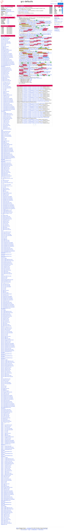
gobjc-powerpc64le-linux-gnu (7, 512)
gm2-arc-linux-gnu (4, 381)
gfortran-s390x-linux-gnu (6, 369)
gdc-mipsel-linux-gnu (5, 301)
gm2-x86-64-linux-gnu (5, 420)
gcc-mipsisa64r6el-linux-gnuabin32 (8, 208)
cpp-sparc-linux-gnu (5, 75)
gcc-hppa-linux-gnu (5, 188)
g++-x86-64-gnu (4, 126)
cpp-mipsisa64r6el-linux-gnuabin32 (6, 66)
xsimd (28, 74)
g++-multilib (3, 112)
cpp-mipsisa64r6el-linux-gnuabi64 (7, 64)
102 (59, 7)
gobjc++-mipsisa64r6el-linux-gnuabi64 (7, 454)
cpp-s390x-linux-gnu (5, 73)
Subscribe (60, 3)
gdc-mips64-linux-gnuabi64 (6, 296)
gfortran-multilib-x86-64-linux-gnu (8, 362)
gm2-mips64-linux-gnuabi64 (6, 395)
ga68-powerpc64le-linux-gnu (6, 165)
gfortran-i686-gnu (4, 337)
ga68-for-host (3, 139)
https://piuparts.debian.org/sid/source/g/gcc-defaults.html (30, 78)
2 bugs (19, 9)
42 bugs (4, 177)
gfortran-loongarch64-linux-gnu (7, 339)
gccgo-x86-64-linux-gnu (5, 272)
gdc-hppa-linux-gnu (5, 290)
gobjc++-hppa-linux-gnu (6, 433)
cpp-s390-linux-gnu (5, 72)
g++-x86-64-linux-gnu (5, 127)
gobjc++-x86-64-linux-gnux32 (7, 474)
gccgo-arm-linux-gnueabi (6, 234)
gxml (28, 27)
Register (52, 3)
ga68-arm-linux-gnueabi (6, 135)
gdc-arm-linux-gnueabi (5, 285)
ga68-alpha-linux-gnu (5, 132)
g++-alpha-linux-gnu (5, 84)
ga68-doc (3, 137)
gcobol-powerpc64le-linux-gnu (7, 279)
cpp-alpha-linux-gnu (5, 39)
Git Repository (34, 529)
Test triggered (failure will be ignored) (29, 22)
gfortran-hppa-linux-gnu (6, 336)
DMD (10, 10)
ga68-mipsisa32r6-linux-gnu (6, 154)
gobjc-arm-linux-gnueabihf (6, 480)
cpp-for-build (3, 44)
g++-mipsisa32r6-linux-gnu (6, 104)
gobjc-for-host (4, 482)
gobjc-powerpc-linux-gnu (6, 510)
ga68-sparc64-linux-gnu (5, 172)
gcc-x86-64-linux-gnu (5, 228)
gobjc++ (2, 423)
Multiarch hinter (21, 7)
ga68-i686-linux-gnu (5, 143)
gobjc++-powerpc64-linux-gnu (7, 462)
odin (28, 51)
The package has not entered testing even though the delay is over (35, 8)
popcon (55, 20)
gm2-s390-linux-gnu (5, 414)
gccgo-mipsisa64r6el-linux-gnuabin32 (6, 257)
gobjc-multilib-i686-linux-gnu (6, 507)
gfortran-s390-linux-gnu (5, 368)
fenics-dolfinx (29, 25)
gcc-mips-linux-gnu (5, 195)
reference (41, 20)
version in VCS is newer (23, 10)
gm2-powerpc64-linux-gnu (6, 410)
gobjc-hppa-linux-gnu (5, 483)
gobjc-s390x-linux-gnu (5, 516)
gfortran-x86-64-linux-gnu (6, 375)
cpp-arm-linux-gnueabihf (6, 43)
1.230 (8, 22)
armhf (39, 22)
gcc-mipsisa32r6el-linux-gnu (6, 203)
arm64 (20, 22)
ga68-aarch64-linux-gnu (6, 131)
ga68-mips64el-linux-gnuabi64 (7, 150)
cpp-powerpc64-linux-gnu (6, 68)
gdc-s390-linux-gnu (5, 318)
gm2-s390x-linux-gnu (5, 415)
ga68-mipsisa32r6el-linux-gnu (7, 155)
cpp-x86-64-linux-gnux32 (6, 80)
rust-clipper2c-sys (30, 55)
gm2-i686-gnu (4, 389)
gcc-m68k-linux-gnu (5, 194)
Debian (17, 528)
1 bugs (4, 37)
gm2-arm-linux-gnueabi (5, 382)
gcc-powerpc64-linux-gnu (6, 217)
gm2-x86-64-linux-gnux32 (6, 421)
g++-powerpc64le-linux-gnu (6, 118)
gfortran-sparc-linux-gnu (6, 371)
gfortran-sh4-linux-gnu (5, 370)
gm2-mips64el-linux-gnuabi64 (7, 397)
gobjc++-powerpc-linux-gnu (6, 461)
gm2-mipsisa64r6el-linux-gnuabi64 (8, 406)
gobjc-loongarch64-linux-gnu (6, 487)
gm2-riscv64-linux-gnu (5, 413)
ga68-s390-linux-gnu (5, 167)
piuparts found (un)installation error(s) (35, 13)
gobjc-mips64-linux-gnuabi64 (7, 490)
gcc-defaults (7, 7)
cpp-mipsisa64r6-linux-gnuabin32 (7, 63)
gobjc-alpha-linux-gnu (5, 476)
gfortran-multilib (4, 359)
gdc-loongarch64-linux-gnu (6, 293)
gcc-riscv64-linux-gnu (5, 220)
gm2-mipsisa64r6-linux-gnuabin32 (8, 405)
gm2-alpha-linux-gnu (5, 380)
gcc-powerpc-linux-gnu (5, 216)
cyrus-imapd (29, 21)
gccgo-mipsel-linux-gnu (5, 247)
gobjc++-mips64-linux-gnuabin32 (7, 441)
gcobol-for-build (4, 277)
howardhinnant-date (31, 28)
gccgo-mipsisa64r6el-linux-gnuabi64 (6, 255)
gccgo (2, 230)
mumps (28, 43)
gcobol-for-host (4, 278)
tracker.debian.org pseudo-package (33, 528)
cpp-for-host (3, 45)
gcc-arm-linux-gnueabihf (6, 184)
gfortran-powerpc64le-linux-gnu (7, 365)
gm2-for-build (3, 386)
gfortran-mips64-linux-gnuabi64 (7, 343)
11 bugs (6, 326)
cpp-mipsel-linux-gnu (5, 58)
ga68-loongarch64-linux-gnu (6, 144)
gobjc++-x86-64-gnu (5, 471)
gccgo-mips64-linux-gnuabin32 (7, 243)
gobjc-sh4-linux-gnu (5, 517)
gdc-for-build (3, 287)
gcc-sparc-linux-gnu (5, 224)
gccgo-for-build (4, 236)
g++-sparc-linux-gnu (5, 124)
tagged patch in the (35, 9)
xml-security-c (30, 71)
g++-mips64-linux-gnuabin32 (7, 99)
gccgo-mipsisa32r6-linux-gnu (7, 248)
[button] (17, 7)
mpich (28, 40)
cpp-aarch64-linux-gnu (5, 38)
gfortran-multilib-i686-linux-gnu (7, 361)
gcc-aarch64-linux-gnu (5, 178)
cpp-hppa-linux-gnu (5, 46)
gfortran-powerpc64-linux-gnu (7, 364)
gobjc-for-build (4, 481)
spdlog (28, 62)
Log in (55, 3)
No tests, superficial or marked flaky (43, 21)
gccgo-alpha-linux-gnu (5, 233)
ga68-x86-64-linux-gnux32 (6, 175)
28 (7, 177)
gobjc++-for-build (4, 430)
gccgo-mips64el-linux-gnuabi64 (7, 245)
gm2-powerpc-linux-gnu (6, 409)
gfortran (2, 326)
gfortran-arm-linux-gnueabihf (7, 332)
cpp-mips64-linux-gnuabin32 (6, 54)
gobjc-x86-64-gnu (4, 520)
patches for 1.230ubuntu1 (57, 30)
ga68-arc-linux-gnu (5, 133)
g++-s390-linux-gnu (5, 120)
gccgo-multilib (4, 258)
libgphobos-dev (4, 524)
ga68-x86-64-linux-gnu (5, 174)
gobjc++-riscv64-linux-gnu (6, 464)
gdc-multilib (3, 310)
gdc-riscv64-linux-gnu (5, 317)
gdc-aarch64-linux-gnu (5, 284)
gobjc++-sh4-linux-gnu (5, 468)
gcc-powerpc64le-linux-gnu (6, 218)
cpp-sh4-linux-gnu (4, 74)
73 (62, 9)
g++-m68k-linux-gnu (5, 96)
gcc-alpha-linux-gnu (5, 180)
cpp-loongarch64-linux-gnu (6, 50)
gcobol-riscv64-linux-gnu (6, 280)
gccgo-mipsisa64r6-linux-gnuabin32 (6, 252)
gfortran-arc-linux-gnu (5, 330)
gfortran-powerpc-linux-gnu (6, 363)
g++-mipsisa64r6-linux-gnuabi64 (7, 106)
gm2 (2, 377)
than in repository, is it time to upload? (35, 10)
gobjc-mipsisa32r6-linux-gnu (6, 496)
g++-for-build (3, 89)
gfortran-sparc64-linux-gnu (6, 372)
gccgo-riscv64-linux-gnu (6, 265)
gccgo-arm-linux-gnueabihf (6, 235)
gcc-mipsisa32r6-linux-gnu (6, 202)
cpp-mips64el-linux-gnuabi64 (7, 56)
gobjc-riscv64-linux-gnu (5, 513)
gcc (1, 177)
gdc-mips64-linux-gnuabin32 (6, 297)
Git (5, 15)
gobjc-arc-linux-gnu (5, 477)
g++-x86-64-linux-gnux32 (6, 129)
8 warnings (26, 11)
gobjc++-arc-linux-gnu (5, 427)
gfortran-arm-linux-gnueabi (6, 331)
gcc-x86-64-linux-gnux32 (6, 229)
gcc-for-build (3, 185)
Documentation (24, 529)
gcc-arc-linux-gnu (4, 181)
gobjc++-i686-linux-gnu (5, 435)
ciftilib (28, 20)
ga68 (2, 130)
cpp (1, 37)
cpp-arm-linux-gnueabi (5, 41)
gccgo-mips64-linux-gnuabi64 (7, 242)
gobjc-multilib (3, 506)
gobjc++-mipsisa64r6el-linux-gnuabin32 (7, 456)
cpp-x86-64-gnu (4, 78)
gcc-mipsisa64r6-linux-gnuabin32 (7, 206)
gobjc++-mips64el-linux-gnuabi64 (8, 442)
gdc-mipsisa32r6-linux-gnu (6, 302)
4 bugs (7, 209)
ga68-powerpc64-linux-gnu (6, 164)
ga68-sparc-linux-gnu (5, 171)
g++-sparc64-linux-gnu (5, 125)
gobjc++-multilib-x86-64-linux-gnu (8, 460)
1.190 (8, 18)
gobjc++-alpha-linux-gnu (6, 426)
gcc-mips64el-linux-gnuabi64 (6, 199)
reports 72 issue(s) (35, 7)
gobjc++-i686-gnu (4, 434)
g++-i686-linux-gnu (5, 93)
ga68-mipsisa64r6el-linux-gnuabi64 (6, 159)
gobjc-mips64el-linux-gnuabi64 (7, 493)
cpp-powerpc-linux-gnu (5, 67)
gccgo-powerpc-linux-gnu (6, 261)
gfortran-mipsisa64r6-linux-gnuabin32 (6, 354)
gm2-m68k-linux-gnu (5, 393)
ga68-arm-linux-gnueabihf (6, 136)
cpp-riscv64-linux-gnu (5, 71)
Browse (8, 15)
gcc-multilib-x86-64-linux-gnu (7, 212)
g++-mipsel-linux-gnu (5, 103)
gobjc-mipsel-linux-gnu (5, 495)
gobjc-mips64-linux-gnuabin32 (7, 492)
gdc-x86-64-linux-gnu (5, 324)
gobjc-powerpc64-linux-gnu (6, 511)
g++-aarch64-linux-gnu (5, 83)
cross (62, 18)
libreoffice (29, 33)
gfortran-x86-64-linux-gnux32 (7, 376)
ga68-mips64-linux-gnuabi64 (6, 148)
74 (59, 9)
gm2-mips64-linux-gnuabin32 (7, 396)
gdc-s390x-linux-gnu (5, 319)
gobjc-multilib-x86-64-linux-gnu (7, 508)
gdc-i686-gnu (3, 291)
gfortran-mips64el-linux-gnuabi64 (7, 345)
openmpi (28, 52)
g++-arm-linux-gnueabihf (6, 87)
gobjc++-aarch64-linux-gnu (6, 424)
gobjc (2, 422)
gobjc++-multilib (4, 457)
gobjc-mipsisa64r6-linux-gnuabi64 (7, 499)
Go (61, 1)
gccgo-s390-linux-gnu (5, 266)
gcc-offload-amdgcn (5, 213)
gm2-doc (3, 384)
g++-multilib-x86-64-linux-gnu (7, 114)
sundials (28, 63)
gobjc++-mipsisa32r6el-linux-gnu (7, 448)
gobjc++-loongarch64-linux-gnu (7, 436)
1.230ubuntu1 (57, 28)
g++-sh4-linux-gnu (4, 123)
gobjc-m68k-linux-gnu (5, 488)
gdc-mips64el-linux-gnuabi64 (7, 298)
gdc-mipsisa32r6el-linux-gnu (6, 303)
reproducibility (57, 18)
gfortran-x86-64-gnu (5, 374)
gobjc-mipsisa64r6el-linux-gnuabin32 (6, 505)
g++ (2, 81)
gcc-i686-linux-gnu (4, 191)
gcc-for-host (3, 187)
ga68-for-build (4, 138)
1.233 (8, 23)
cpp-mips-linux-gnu (5, 52)
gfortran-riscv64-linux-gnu (6, 367)
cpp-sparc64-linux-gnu (5, 77)
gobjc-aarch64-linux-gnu (6, 475)
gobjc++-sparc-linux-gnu (6, 469)
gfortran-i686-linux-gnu (5, 338)
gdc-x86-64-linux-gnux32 (6, 325)
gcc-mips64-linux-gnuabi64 (6, 196)
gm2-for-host (3, 387)
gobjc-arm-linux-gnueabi (6, 479)
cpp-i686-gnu (3, 47)
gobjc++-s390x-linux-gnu (6, 467)
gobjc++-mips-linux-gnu (6, 439)
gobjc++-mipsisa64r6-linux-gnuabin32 (6, 452)
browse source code (58, 21)
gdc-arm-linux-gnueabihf (6, 286)
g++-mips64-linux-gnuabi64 (6, 98)
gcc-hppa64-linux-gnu (5, 189)
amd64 (37, 21)
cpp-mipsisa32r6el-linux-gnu (6, 60)
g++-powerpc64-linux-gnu (6, 117)
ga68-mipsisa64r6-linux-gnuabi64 (7, 156)
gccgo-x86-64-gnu (4, 271)
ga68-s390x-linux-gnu (5, 168)
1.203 (8, 20)
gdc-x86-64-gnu (4, 323)
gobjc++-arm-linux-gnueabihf (7, 429)
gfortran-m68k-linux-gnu (6, 341)
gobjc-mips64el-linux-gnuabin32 (7, 494)
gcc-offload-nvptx (4, 215)
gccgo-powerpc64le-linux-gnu (7, 264)
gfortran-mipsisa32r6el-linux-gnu (7, 350)
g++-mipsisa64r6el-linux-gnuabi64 (8, 109)
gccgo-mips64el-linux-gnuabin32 (7, 246)
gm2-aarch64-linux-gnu (5, 378)
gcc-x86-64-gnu (4, 227)
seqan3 (28, 57)
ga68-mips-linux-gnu (5, 146)
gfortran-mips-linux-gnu (5, 342)
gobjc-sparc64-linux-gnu (6, 519)
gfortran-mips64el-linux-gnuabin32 (8, 347)
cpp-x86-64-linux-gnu (5, 79)
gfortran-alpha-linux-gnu (6, 329)
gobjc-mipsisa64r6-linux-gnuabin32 (6, 501)
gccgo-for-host (4, 237)
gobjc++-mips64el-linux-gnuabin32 (6, 444)
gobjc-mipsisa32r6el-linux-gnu (7, 498)
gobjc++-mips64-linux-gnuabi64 (7, 440)
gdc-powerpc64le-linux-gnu (6, 316)
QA (10, 15)
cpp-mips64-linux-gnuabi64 (6, 53)
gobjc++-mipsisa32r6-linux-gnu (7, 447)
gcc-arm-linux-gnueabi (5, 182)
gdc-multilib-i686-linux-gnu (6, 311)
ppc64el (34, 23)
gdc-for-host (3, 289)
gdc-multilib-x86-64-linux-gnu (7, 312)
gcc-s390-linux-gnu (5, 221)
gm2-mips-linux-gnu (5, 394)
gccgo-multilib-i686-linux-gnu (7, 259)
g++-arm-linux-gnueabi (5, 86)
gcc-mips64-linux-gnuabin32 (6, 197)
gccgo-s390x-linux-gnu (5, 267)
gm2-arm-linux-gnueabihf (6, 383)
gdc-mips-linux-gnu (5, 295)
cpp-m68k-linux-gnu (5, 51)
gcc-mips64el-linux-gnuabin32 (7, 200)
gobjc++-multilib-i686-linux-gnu (7, 458)
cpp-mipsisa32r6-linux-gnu (6, 59)
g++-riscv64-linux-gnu (5, 119)
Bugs (29, 529)
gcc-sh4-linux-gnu (4, 223)
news (18, 85)
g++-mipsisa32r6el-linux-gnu (7, 105)
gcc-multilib (3, 209)
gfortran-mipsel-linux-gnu (6, 348)
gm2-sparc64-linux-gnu (5, 417)
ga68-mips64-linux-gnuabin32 (7, 149)
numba (28, 47)
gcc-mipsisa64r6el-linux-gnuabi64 (7, 207)
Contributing (40, 529)
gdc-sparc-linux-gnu (5, 320)
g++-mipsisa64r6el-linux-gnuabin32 (6, 111)
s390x (34, 20)
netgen (28, 47)
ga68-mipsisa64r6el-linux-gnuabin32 (6, 161)
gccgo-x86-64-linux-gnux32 (6, 273)
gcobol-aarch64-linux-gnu (6, 276)
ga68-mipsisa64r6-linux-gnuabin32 (8, 157)
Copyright (29, 528)
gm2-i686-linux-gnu (5, 390)
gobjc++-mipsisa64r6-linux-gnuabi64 (6, 450)
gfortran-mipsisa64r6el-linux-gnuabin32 (7, 358)
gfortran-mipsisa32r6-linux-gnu (7, 349)
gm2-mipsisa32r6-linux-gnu (6, 401)
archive (7, 10)
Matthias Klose (9, 11)
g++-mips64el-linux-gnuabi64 (7, 100)
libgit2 (28, 31)
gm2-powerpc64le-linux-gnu (6, 411)
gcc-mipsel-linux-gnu (5, 201)
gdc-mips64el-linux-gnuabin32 (7, 299)
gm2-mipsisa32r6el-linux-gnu (7, 402)
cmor (28, 21)
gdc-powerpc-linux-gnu (5, 313)
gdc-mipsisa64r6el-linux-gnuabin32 (6, 309)
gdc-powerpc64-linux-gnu (6, 314)
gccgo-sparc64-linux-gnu (6, 270)
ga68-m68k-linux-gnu (5, 145)
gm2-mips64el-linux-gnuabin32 (7, 399)
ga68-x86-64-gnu (4, 173)
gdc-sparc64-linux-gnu (5, 322)
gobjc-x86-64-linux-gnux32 (6, 523)
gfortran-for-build (4, 333)
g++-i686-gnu (4, 92)
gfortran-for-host (4, 335)
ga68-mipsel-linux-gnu (5, 152)
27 (59, 10)
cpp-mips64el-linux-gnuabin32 (7, 57)
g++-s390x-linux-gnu (5, 121)
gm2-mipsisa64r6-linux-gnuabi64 (7, 403)
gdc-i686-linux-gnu (4, 292)
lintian (55, 16)
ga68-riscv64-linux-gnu (5, 166)
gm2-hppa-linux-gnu (5, 388)
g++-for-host (3, 90)
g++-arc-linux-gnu (4, 85)
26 (62, 10)
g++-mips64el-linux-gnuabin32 (7, 102)
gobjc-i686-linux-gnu (5, 486)
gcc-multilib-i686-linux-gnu (6, 210)
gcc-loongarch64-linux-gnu (6, 193)
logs (58, 18)
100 (62, 7)
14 (8, 177)
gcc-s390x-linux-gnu (5, 222)
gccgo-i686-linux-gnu (5, 240)
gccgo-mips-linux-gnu (5, 241)
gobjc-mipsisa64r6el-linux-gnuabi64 (6, 503)
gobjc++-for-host (4, 432)
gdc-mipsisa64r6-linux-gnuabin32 (7, 305)
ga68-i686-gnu (4, 142)
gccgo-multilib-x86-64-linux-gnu (7, 260)
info (31, 78)
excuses (18, 16)
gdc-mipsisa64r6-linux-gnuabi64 (7, 304)
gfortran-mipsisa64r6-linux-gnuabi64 (6, 352)
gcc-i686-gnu (3, 190)
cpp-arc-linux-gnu (4, 40)
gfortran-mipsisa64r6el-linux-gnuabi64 (7, 356)
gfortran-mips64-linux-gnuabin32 (7, 344)
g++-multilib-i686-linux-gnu (6, 113)
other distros (56, 24)
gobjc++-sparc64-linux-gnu (6, 470)
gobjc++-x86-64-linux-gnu (6, 473)
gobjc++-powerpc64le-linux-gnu (7, 463)
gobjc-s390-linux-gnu (5, 514)
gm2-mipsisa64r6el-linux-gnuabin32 (6, 408)
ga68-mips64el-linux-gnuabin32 (7, 151)
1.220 (8, 21)
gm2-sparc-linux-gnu (5, 416)
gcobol (2, 274)
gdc (1, 283)
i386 (20, 23)
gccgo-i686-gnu (4, 239)
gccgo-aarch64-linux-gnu (6, 231)
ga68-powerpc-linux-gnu (6, 162)
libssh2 (28, 36)
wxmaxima (29, 67)
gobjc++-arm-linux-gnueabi (6, 428)
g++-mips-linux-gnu (5, 97)
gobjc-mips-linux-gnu (5, 489)
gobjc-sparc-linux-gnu (5, 518)
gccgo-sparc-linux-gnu (5, 268)
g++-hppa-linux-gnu (5, 91)
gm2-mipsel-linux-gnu (5, 400)
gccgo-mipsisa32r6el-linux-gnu (7, 249)
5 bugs (4, 283)
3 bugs (12, 182)
